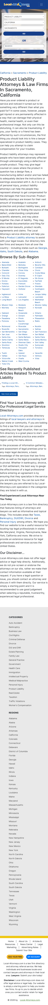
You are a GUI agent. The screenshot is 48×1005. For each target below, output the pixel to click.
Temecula (6, 348)
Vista (37, 358)
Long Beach (7, 300)
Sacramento (19, 72)
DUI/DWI (18, 518)
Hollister (21, 289)
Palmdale (39, 316)
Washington (14, 912)
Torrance (38, 348)
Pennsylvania (15, 875)
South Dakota (14, 251)
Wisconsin (13, 920)
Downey (21, 275)
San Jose (5, 334)
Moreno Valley (41, 305)
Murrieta (5, 308)
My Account (34, 957)
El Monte (5, 278)
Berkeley (22, 265)
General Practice (16, 660)
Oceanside (22, 313)
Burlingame (23, 267)
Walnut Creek (7, 361)
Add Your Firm (15, 957)
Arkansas (13, 731)
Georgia (42, 248)
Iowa (11, 780)
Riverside (22, 326)
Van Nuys (22, 356)
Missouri (13, 821)
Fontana (5, 283)
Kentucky (13, 788)
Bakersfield (6, 265)
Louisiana (13, 792)
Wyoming (13, 924)
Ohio (11, 862)
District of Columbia (18, 751)
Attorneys (10, 386)
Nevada (12, 834)
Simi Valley (39, 342)
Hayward (5, 289)
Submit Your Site (24, 950)
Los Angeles (23, 300)
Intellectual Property (18, 676)
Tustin (4, 353)
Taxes (37, 514)
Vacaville (38, 353)
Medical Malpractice (18, 680)
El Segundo (23, 278)
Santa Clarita (7, 340)
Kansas (12, 784)
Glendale (38, 286)
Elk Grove (39, 278)
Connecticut (14, 743)
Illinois (12, 772)
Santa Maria (23, 340)
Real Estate (14, 693)
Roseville (5, 329)
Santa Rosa (6, 342)
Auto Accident (15, 623)
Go (24, 34)
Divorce (29, 518)
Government (15, 664)
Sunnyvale (39, 345)
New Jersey (14, 842)
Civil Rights (14, 635)
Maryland (13, 801)
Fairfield (38, 281)
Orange (5, 316)
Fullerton (5, 286)
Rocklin (38, 326)
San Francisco (41, 332)
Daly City (6, 275)
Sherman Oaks (24, 342)
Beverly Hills (40, 265)
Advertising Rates (30, 947)
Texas (11, 895)
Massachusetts (16, 805)
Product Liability (38, 72)
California (5, 72)
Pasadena (6, 318)
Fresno (38, 283)
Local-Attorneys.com (11, 415)
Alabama (33, 251)
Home (11, 941)
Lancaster (22, 297)
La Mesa (5, 297)
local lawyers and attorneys (26, 419)
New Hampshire (16, 838)
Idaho (3, 251)
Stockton (5, 345)
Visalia (21, 358)
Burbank (5, 267)
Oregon (12, 871)
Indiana (12, 776)
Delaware (13, 747)
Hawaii (12, 764)
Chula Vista (23, 270)
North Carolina (16, 854)
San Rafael (39, 334)
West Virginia (15, 916)
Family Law (14, 656)
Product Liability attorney (21, 237)
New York (13, 850)
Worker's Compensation (20, 705)
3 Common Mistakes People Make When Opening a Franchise (35, 383)
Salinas (38, 329)
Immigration (14, 672)
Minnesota (14, 813)
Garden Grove (24, 286)
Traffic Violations (17, 701)
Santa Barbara (24, 337)
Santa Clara (40, 337)
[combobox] (24, 17)
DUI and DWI (15, 647)
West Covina (23, 361)
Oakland (5, 313)
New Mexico (15, 846)
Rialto (37, 321)
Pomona (5, 321)
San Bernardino (8, 332)
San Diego (22, 332)
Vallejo (4, 356)
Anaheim (22, 262)
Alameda (5, 262)
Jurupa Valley (40, 294)
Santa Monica (40, 340)
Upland (21, 353)
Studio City (23, 345)
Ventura (38, 356)
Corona (21, 273)
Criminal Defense (17, 639)
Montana (13, 825)
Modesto (22, 305)
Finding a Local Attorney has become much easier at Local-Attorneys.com (11, 383)
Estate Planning (16, 652)
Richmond (6, 326)
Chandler (5, 270)
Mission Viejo (7, 305)
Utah (11, 899)
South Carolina (16, 883)
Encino (4, 281)
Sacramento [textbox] (10, 28)
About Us (23, 941)
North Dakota (15, 858)
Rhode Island (15, 879)
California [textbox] (9, 22)
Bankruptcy (6, 518)
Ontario (38, 313)
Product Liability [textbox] (13, 17)
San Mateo (22, 334)
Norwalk (38, 308)
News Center (26, 944)
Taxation (13, 697)
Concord (5, 273)
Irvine (20, 294)
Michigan (13, 809)
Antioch (38, 262)
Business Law (15, 631)
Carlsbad (39, 267)
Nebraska (13, 829)
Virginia (12, 908)
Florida (12, 755)
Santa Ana (6, 337)
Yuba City (6, 364)
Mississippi (14, 817)
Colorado (13, 739)
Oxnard (21, 316)
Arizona (12, 727)
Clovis (37, 270)
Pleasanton (39, 318)
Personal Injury (8, 521)
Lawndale (39, 297)
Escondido (22, 281)
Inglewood (6, 294)
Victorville (6, 358)
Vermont (13, 904)
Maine (12, 797)
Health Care (14, 668)
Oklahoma (13, 867)
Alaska (12, 722)
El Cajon (38, 275)
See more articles (8, 394)
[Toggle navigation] (41, 4)
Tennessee (14, 891)
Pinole (21, 318)
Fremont (21, 283)
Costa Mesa (40, 273)
